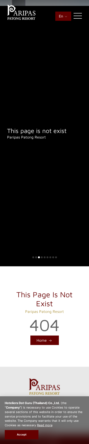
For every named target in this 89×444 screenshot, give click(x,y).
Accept (21, 434)
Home (42, 340)
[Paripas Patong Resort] (21, 18)
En (61, 16)
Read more (44, 425)
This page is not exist (36, 130)
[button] (33, 257)
